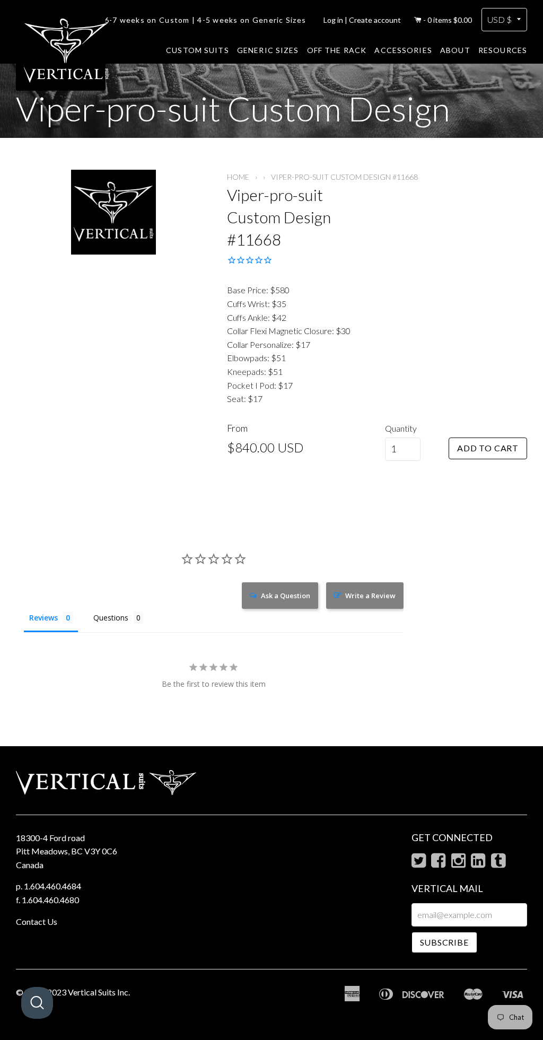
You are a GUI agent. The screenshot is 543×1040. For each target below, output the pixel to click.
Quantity (401, 428)
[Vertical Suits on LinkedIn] (478, 863)
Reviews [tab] (43, 618)
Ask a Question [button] (285, 595)
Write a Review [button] (370, 595)
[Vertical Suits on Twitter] (418, 863)
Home (238, 176)
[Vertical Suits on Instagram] (458, 863)
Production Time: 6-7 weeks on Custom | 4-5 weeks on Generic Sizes (169, 19)
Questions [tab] (110, 618)
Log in (333, 19)
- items (447, 19)
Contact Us (36, 921)
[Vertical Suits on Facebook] (438, 863)
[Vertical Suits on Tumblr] (498, 863)
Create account (375, 19)
